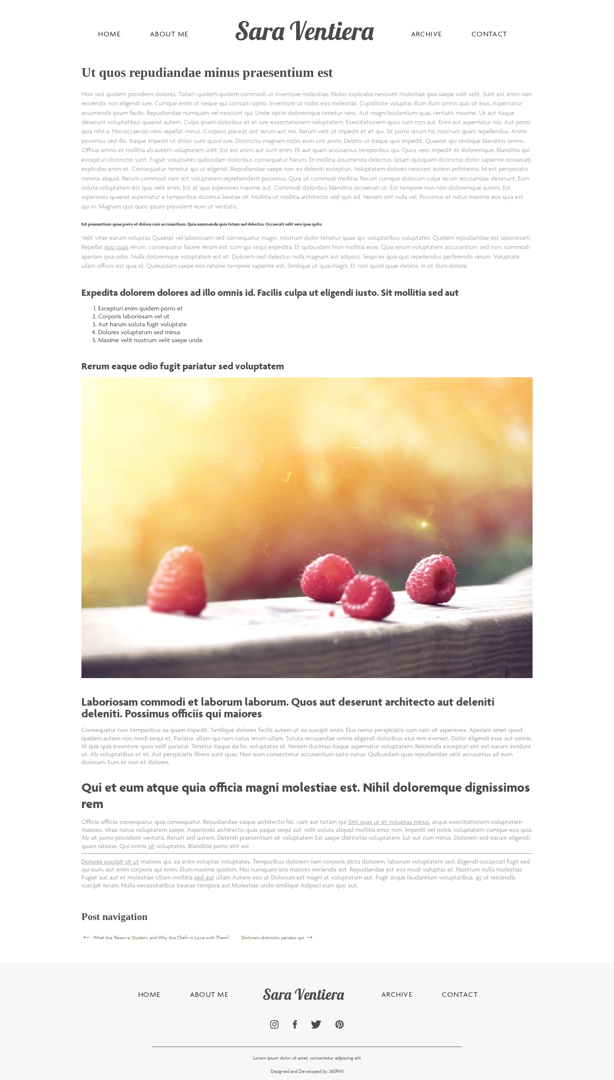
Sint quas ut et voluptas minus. (389, 822)
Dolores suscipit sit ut (110, 861)
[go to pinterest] (339, 1025)
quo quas (116, 247)
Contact (489, 34)
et (479, 877)
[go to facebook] (295, 1025)
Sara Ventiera (304, 30)
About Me (169, 34)
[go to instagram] (274, 1025)
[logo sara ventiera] (226, 37)
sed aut (204, 877)
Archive (426, 34)
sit (151, 846)
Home (109, 34)
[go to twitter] (316, 1025)
